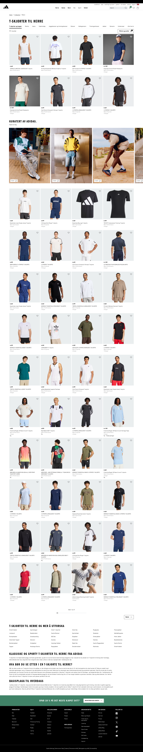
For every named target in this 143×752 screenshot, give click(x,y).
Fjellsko (95, 640)
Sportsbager (33, 630)
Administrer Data (59, 748)
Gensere (32, 640)
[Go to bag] (138, 8)
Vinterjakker (96, 636)
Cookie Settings (50, 748)
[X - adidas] (123, 722)
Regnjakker (54, 646)
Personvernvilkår (73, 748)
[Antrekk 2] (71, 155)
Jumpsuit (12, 633)
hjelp (102, 4)
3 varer (12, 180)
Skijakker (75, 636)
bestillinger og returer (109, 4)
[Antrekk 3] (113, 155)
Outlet (86, 8)
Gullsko (53, 640)
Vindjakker (33, 643)
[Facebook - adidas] (123, 713)
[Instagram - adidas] (123, 718)
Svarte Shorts (118, 643)
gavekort (117, 4)
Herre (57, 8)
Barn (69, 8)
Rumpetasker (13, 636)
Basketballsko (118, 640)
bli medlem (123, 4)
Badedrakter (34, 633)
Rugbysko (96, 630)
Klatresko (96, 646)
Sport (79, 8)
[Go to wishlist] (134, 8)
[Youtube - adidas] (123, 736)
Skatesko (95, 633)
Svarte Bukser (55, 633)
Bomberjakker (13, 643)
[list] (71, 26)
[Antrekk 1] (29, 155)
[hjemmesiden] (6, 7)
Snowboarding (34, 636)
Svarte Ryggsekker (98, 643)
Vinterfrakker (13, 630)
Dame (63, 8)
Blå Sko (53, 636)
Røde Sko (75, 643)
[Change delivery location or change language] (138, 4)
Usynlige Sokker (56, 643)
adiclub (129, 4)
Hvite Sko (74, 630)
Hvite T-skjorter (55, 630)
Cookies (67, 748)
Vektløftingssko (118, 633)
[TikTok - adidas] (123, 731)
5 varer (54, 180)
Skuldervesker (76, 646)
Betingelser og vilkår (84, 748)
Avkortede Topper (14, 640)
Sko (74, 8)
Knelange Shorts (35, 646)
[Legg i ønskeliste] (37, 37)
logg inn (134, 4)
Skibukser (75, 640)
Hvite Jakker (117, 636)
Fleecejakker (118, 630)
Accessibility (93, 748)
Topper (11, 646)
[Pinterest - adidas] (123, 727)
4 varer (96, 180)
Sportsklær (75, 633)
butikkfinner (97, 4)
